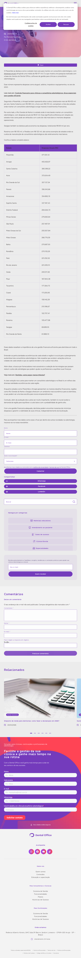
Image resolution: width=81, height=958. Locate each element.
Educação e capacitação (40, 877)
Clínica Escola (42, 541)
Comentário (9, 608)
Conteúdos (40, 874)
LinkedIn (41, 491)
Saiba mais (15, 13)
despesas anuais (10, 74)
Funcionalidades (40, 894)
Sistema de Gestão (40, 891)
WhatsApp (42, 481)
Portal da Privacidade (39, 950)
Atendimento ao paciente (42, 527)
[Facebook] (37, 851)
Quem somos (40, 871)
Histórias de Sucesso (40, 900)
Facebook (41, 486)
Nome (6, 623)
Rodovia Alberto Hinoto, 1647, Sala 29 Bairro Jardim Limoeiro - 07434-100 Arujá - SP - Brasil (40, 933)
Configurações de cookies (31, 24)
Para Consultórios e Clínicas (40, 886)
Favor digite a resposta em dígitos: (16, 640)
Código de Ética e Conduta (44, 953)
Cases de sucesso (42, 534)
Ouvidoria (56, 953)
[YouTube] (43, 851)
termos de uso (54, 467)
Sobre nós (40, 866)
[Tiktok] (49, 851)
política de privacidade (40, 467)
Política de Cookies (29, 953)
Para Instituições (40, 908)
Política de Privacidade (63, 950)
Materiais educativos (42, 520)
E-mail (7, 631)
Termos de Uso (51, 950)
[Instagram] (31, 851)
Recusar (66, 24)
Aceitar (48, 24)
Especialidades (42, 548)
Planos (40, 897)
